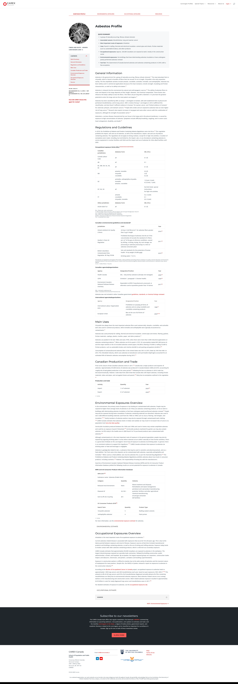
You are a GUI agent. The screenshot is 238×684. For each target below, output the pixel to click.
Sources (73, 82)
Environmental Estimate (107, 526)
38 (96, 420)
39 (125, 428)
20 (132, 146)
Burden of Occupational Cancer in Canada (119, 569)
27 (158, 306)
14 (126, 146)
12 (124, 146)
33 (131, 370)
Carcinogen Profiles (186, 4)
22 (161, 241)
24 (161, 274)
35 (149, 388)
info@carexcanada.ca (104, 652)
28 (158, 313)
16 (128, 146)
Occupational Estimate (106, 590)
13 (125, 146)
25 (161, 278)
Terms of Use (150, 653)
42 (162, 454)
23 (161, 252)
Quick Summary (75, 59)
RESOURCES (158, 14)
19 (131, 146)
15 (127, 146)
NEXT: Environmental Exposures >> (158, 603)
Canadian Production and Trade (79, 70)
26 (161, 284)
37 (103, 417)
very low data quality (112, 423)
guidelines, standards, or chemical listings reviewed (148, 294)
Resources (211, 4)
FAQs (147, 651)
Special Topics (199, 4)
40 (101, 433)
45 (116, 502)
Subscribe (119, 635)
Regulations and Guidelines (78, 65)
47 (163, 571)
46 (112, 565)
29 (159, 313)
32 (133, 365)
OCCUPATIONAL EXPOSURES (132, 14)
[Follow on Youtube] (101, 658)
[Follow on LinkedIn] (97, 658)
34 (135, 374)
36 (102, 417)
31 (135, 355)
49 (150, 580)
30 (161, 346)
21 (161, 231)
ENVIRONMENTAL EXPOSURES (105, 14)
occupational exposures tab (138, 585)
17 (129, 146)
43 (115, 459)
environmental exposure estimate (124, 521)
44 (104, 473)
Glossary (149, 654)
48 (164, 571)
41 (129, 443)
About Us (221, 4)
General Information (76, 62)
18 (130, 146)
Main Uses (73, 67)
